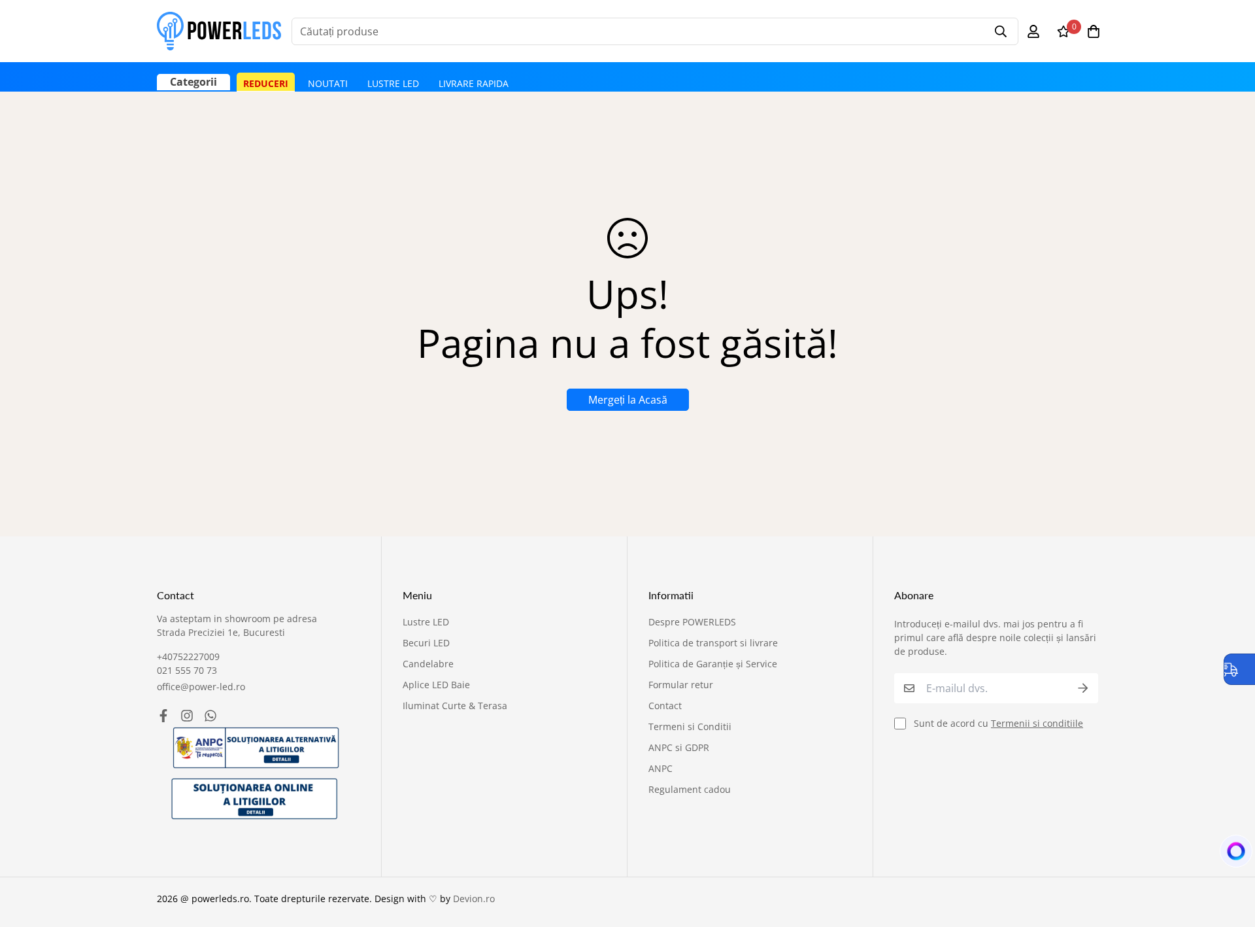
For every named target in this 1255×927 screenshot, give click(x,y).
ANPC (660, 768)
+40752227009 (188, 656)
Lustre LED (393, 83)
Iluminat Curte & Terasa (455, 705)
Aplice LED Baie (436, 684)
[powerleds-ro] (219, 31)
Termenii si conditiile (1037, 723)
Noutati (328, 83)
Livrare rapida (474, 83)
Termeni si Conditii (689, 726)
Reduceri (265, 83)
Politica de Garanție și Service (712, 663)
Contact (665, 705)
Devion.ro (474, 898)
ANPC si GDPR (678, 747)
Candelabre (428, 663)
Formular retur (680, 684)
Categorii (193, 82)
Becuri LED (426, 643)
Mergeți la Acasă (627, 400)
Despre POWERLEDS (692, 622)
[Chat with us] (1229, 854)
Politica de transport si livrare (713, 643)
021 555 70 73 (187, 670)
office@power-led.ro (201, 686)
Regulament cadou (689, 789)
